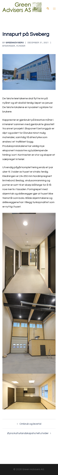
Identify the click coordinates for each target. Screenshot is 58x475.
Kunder (20, 46)
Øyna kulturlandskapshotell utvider (27, 433)
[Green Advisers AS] (22, 8)
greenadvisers (15, 43)
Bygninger (8, 46)
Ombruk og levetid (30, 424)
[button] (47, 8)
